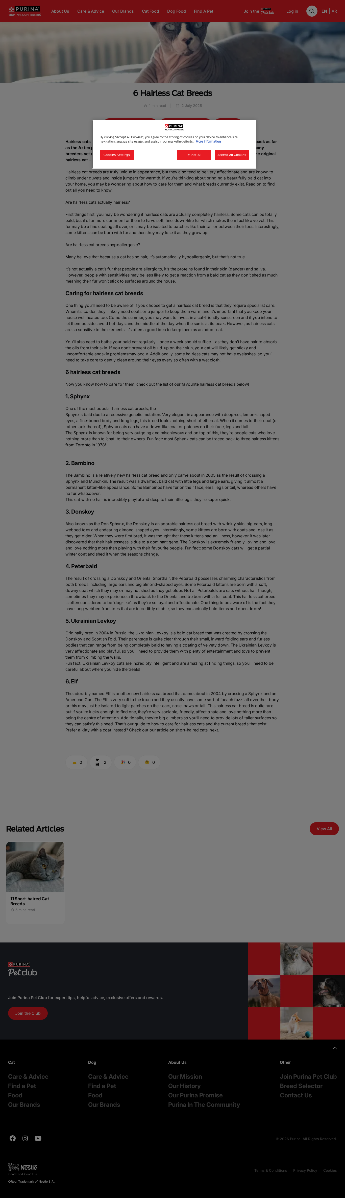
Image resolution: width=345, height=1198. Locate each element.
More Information (208, 141)
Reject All (194, 154)
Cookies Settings (117, 154)
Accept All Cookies (231, 154)
